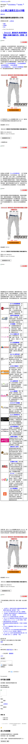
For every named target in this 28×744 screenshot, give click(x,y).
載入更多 (3, 658)
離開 (8, 741)
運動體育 (11, 653)
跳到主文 (3, 14)
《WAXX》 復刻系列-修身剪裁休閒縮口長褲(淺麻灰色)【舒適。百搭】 (15, 35)
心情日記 (12, 21)
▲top (2, 655)
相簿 (4, 23)
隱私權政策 (24, 723)
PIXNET (6, 723)
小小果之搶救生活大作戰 (12, 10)
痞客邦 (8, 649)
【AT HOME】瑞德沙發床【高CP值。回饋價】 (14, 611)
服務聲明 (14, 725)
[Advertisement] (14, 160)
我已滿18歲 (3, 741)
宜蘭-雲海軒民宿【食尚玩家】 (10, 621)
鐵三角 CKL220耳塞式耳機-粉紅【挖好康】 (13, 616)
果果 (2, 641)
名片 (4, 27)
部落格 (5, 25)
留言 (11, 649)
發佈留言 (3, 666)
